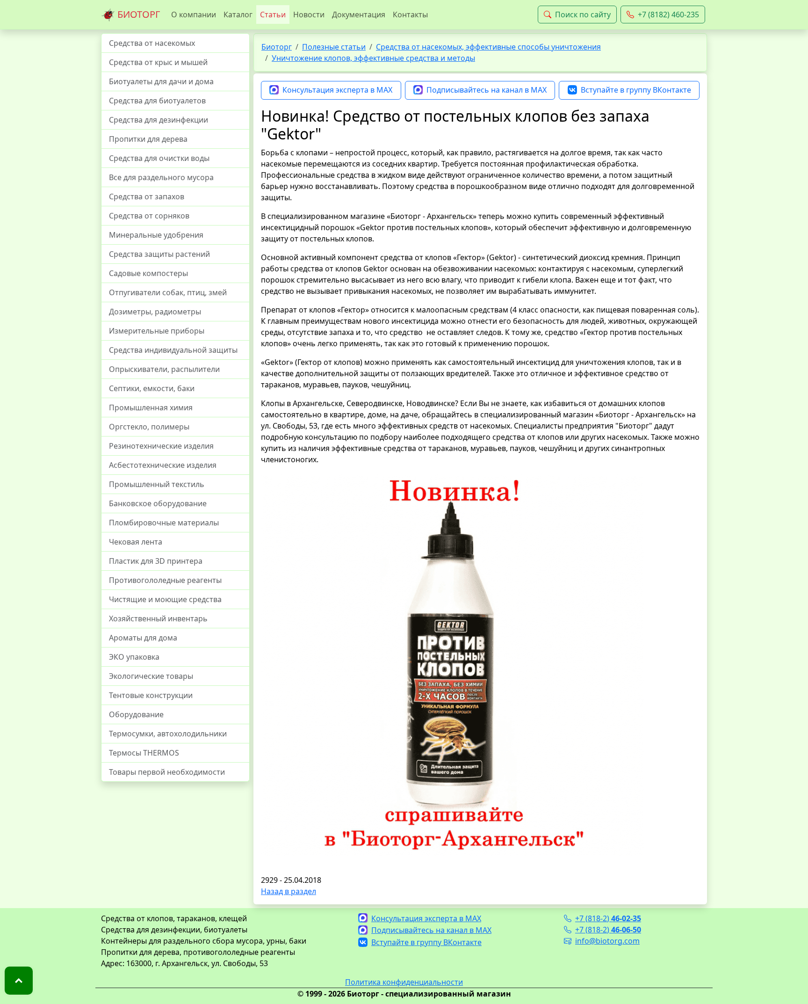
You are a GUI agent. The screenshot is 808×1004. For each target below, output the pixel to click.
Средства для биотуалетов (157, 100)
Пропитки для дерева (148, 139)
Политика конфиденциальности (404, 982)
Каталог (238, 14)
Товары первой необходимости (167, 772)
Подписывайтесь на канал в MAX (486, 90)
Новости (309, 14)
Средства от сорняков (149, 216)
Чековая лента (135, 542)
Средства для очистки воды (159, 158)
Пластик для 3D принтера (155, 561)
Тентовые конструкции (151, 695)
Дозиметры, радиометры (155, 311)
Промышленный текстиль (156, 484)
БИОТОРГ (137, 14)
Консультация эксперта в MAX (337, 90)
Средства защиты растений (159, 254)
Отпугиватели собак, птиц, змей (168, 292)
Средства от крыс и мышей (158, 62)
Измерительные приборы (156, 331)
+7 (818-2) (608, 918)
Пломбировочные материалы (164, 522)
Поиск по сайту (583, 14)
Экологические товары (151, 676)
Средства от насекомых (152, 43)
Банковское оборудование (158, 503)
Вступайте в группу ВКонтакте (636, 90)
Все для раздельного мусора (161, 177)
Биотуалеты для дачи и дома (161, 81)
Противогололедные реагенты (165, 580)
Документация (358, 14)
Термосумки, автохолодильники (168, 733)
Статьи (273, 14)
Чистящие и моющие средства (165, 599)
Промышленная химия (151, 407)
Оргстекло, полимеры (149, 427)
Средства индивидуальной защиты (173, 350)
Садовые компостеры (148, 273)
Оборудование (136, 714)
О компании (193, 14)
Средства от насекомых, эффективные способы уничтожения (488, 47)
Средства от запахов (146, 196)
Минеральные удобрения (156, 235)
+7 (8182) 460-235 (668, 14)
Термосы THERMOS (144, 753)
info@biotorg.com (607, 941)
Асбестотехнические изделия (162, 465)
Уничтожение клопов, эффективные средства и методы (373, 58)
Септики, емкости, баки (152, 388)
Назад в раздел (288, 891)
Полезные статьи (334, 47)
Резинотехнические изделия (161, 446)
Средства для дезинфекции (158, 120)
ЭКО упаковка (134, 657)
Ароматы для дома (143, 638)
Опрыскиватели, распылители (164, 369)
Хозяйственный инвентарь (158, 618)
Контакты (410, 14)
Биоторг (276, 47)
